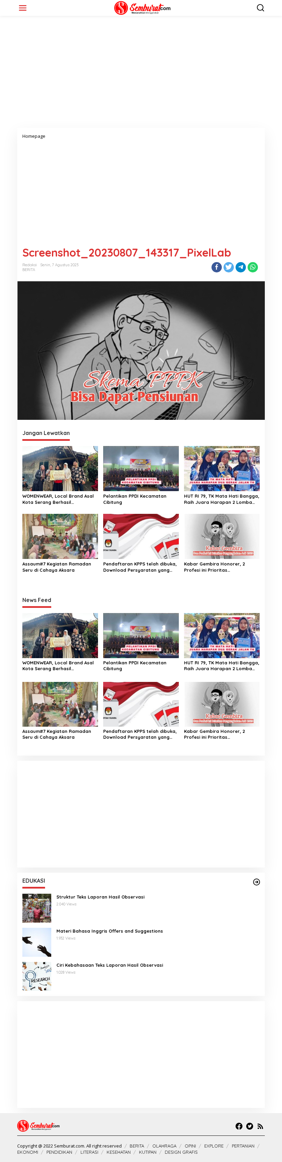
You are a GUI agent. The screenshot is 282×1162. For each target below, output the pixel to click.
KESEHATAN (119, 1152)
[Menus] (22, 8)
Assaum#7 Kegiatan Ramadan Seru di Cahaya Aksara (56, 567)
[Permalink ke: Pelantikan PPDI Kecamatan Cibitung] (141, 468)
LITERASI (89, 1152)
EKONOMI (27, 1152)
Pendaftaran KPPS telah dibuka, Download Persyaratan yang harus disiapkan (140, 567)
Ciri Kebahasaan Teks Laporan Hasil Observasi (109, 965)
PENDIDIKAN (59, 1152)
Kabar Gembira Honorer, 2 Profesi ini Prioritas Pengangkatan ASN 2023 (214, 567)
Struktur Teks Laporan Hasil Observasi (100, 897)
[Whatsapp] (253, 267)
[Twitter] (249, 1126)
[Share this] (216, 267)
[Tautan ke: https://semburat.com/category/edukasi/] (256, 882)
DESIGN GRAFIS (181, 1152)
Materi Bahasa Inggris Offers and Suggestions (109, 931)
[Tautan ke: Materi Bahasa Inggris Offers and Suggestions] (36, 941)
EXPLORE (214, 1146)
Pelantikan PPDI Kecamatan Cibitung (134, 499)
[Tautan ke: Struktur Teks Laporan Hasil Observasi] (36, 907)
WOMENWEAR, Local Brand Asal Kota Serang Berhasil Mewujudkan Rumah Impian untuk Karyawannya (58, 499)
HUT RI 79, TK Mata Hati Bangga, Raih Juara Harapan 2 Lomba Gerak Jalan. (221, 499)
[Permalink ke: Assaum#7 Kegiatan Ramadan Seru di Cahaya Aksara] (60, 536)
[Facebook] (239, 1126)
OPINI (190, 1146)
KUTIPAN (147, 1152)
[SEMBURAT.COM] (142, 7)
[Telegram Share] (241, 267)
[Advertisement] (141, 74)
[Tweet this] (229, 267)
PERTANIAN (243, 1146)
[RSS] (260, 1126)
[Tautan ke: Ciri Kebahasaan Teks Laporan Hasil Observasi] (36, 976)
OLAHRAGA (164, 1146)
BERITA (28, 269)
